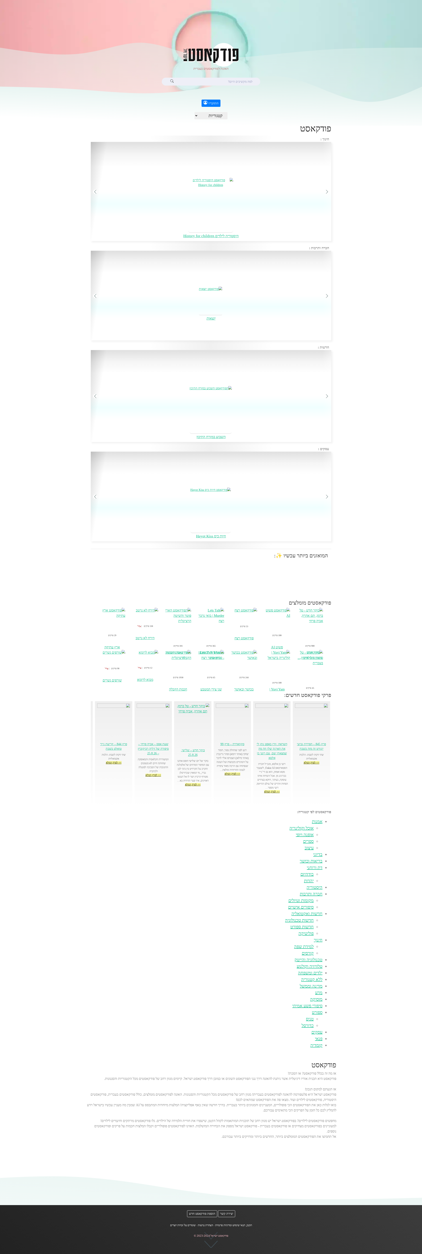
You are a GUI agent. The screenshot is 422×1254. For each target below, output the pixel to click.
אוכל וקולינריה (301, 828)
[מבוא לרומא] (145, 663)
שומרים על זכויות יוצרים (183, 1225)
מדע (318, 992)
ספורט (317, 1012)
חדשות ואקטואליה (306, 913)
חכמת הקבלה (178, 689)
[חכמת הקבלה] (178, 668)
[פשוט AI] (277, 626)
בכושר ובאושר (244, 689)
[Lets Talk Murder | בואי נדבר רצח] (211, 629)
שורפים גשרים (112, 680)
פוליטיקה (306, 933)
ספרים (308, 841)
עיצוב (309, 847)
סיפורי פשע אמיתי (307, 1005)
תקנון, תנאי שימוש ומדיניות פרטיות (233, 1225)
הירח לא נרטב (145, 638)
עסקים (316, 1032)
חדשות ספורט (302, 926)
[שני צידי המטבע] (211, 668)
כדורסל (308, 1025)
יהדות (309, 880)
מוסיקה (316, 999)
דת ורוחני (314, 867)
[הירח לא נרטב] (145, 621)
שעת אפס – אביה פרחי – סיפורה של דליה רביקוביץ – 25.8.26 (153, 748)
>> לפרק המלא (311, 762)
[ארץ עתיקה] (112, 626)
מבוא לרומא (145, 680)
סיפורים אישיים (301, 907)
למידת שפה (304, 946)
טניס (310, 1018)
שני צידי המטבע (211, 689)
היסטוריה (314, 887)
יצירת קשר (226, 1213)
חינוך (318, 939)
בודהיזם (307, 874)
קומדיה (316, 1045)
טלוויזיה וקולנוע (309, 966)
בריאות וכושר (311, 861)
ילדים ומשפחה (310, 972)
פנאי (318, 1038)
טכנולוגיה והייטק (308, 959)
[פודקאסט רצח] (244, 622)
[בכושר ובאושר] (244, 668)
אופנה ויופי (305, 834)
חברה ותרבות (311, 893)
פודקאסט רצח (244, 638)
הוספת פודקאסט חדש (202, 1213)
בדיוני (317, 854)
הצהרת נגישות (205, 1225)
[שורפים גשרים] (112, 664)
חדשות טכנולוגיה (299, 920)
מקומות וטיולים (301, 900)
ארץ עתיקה (112, 647)
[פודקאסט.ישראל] (211, 54)
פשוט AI (277, 647)
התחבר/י (212, 103)
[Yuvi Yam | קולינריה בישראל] (277, 668)
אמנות (317, 821)
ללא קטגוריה (311, 979)
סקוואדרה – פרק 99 (232, 744)
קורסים (308, 953)
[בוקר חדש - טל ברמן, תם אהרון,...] (310, 629)
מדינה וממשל (311, 986)
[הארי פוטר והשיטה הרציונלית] (178, 629)
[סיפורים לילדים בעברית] (310, 671)
